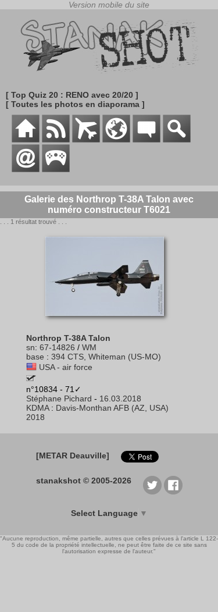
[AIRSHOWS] (116, 139)
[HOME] (26, 139)
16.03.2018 (120, 398)
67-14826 (57, 347)
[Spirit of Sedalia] (31, 378)
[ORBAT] (86, 139)
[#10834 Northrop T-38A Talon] (109, 321)
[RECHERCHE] (177, 139)
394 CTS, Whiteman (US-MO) (106, 356)
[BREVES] (56, 139)
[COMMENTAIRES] (146, 139)
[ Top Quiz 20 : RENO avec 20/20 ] (72, 94)
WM (89, 347)
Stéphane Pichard (59, 398)
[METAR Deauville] (72, 455)
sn (30, 347)
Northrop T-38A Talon (68, 338)
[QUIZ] (56, 169)
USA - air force (65, 367)
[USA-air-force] (31, 367)
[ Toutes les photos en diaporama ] (75, 104)
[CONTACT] (26, 169)
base (35, 356)
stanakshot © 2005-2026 (83, 480)
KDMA (37, 407)
